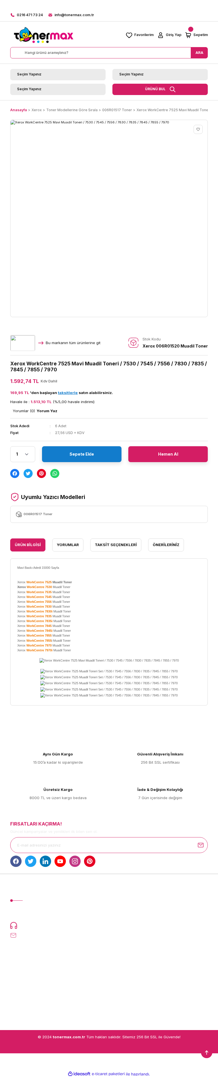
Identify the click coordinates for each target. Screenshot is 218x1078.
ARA (199, 52)
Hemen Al (168, 454)
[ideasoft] (79, 1074)
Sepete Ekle (82, 454)
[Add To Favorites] (198, 129)
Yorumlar (68, 544)
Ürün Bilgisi (28, 544)
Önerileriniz (166, 544)
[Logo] (43, 35)
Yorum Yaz (47, 411)
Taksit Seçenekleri (116, 544)
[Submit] (201, 845)
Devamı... (82, 913)
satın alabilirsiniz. (85, 392)
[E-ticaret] (108, 1074)
